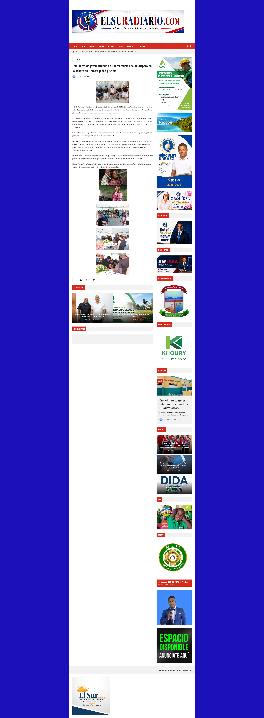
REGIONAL (102, 46)
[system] (188, 46)
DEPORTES (111, 46)
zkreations (172, 670)
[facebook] (75, 280)
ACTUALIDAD (130, 46)
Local (160, 381)
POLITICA (120, 46)
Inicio (76, 46)
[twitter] (81, 280)
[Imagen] (174, 386)
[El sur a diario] (73, 76)
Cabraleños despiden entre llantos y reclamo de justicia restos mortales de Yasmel (105, 51)
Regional (77, 59)
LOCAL (83, 46)
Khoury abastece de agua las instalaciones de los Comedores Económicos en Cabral (173, 404)
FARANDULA (141, 46)
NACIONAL (92, 46)
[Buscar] (191, 46)
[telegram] (93, 280)
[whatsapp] (87, 280)
